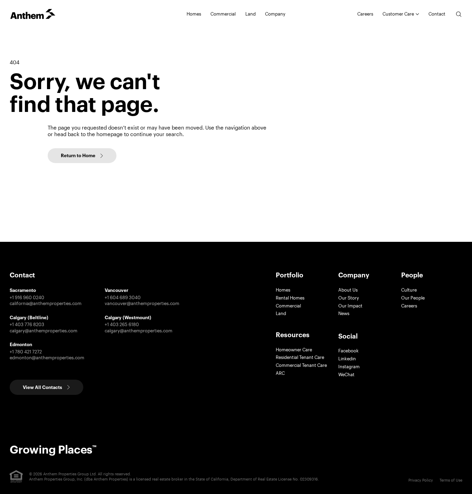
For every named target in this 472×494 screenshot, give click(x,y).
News (343, 313)
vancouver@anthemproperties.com (142, 303)
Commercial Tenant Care (301, 365)
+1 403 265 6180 (122, 324)
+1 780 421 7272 (26, 351)
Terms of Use (451, 480)
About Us (348, 290)
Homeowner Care (294, 349)
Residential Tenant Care (300, 357)
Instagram (349, 366)
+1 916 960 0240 (27, 297)
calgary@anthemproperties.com (43, 330)
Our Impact (350, 305)
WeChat (346, 374)
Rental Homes (290, 298)
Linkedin (347, 358)
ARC (280, 373)
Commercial (288, 305)
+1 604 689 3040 (123, 297)
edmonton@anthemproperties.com (47, 357)
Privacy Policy (420, 480)
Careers (365, 14)
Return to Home (78, 155)
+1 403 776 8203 (27, 324)
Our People (413, 298)
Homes (283, 290)
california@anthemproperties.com (46, 303)
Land (250, 14)
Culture (409, 290)
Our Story (348, 298)
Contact (436, 14)
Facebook (348, 350)
